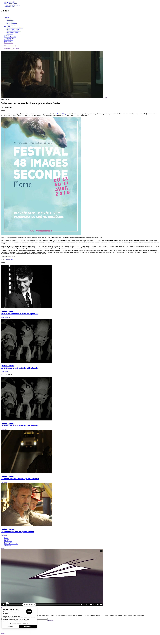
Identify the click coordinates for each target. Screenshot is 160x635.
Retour (105, 97)
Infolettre (6, 539)
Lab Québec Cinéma (9, 6)
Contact (6, 538)
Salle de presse (8, 541)
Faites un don (7, 545)
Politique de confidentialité (11, 544)
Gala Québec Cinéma (9, 2)
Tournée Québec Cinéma (10, 3)
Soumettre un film (8, 43)
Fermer (2, 548)
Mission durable (8, 542)
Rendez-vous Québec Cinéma (12, 5)
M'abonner (51, 620)
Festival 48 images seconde (64, 114)
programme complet (9, 259)
